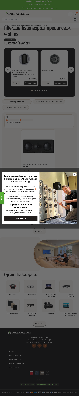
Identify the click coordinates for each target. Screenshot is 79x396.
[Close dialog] (74, 174)
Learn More (21, 218)
